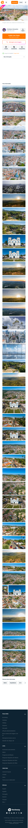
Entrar (21, 2)
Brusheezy (5, 727)
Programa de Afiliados (7, 764)
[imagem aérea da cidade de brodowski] (13, 118)
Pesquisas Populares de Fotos (9, 771)
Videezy (4, 732)
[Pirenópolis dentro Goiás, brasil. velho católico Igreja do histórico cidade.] (13, 199)
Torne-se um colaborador (8, 791)
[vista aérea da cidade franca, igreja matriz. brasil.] (13, 131)
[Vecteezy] (2, 2)
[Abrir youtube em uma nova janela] (20, 824)
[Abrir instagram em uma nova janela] (8, 824)
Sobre (3, 788)
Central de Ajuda (6, 783)
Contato (4, 786)
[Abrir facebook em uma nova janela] (6, 824)
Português (5, 805)
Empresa (4, 735)
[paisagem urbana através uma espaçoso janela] (13, 350)
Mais (3, 813)
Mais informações (7, 56)
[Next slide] (22, 692)
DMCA (3, 762)
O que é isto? (16, 53)
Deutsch (4, 808)
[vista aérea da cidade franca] (13, 159)
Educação (4, 737)
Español (4, 803)
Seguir (23, 30)
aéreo (5, 692)
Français (4, 811)
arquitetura (13, 692)
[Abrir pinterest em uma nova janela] (13, 824)
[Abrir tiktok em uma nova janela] (15, 824)
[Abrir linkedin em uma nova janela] (11, 824)
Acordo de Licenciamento (8, 759)
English (4, 800)
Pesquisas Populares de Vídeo (9, 774)
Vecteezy (4, 729)
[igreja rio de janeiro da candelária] (13, 335)
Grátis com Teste (14, 36)
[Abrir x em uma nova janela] (18, 824)
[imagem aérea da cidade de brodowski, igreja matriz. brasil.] (13, 91)
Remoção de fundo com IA (9, 747)
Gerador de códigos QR (8, 750)
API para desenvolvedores (8, 740)
